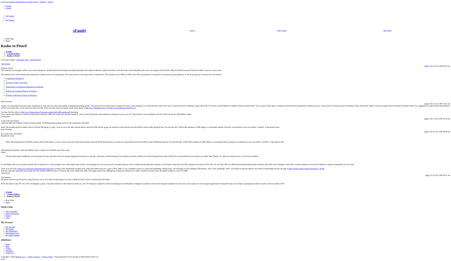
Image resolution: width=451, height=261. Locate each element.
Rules (8, 244)
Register (43, 2)
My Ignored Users (12, 233)
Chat (7, 218)
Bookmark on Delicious (34, 87)
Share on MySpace (29, 95)
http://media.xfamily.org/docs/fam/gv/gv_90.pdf (306, 169)
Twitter (8, 249)
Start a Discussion (12, 214)
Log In (35, 2)
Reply (8, 41)
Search (50, 2)
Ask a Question (11, 211)
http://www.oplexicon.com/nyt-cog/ (123, 108)
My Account (10, 227)
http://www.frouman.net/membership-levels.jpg (35, 169)
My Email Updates (13, 235)
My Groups (10, 20)
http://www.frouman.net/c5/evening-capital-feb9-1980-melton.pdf (45, 112)
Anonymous (5, 64)
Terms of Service (34, 257)
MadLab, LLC (20, 257)
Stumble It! (19, 78)
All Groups (10, 16)
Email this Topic (23, 60)
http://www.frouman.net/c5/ (96, 108)
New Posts (387, 31)
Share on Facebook (29, 91)
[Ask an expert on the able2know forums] (17, 2)
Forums (8, 6)
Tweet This (22, 83)
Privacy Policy (47, 257)
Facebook (9, 251)
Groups (8, 8)
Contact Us (10, 253)
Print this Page (35, 60)
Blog (7, 247)
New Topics (281, 31)
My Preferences (11, 231)
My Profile (10, 229)
